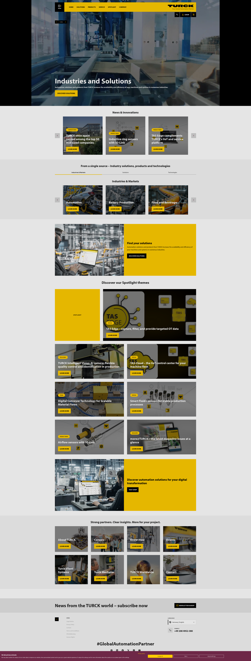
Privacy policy (141, 653)
